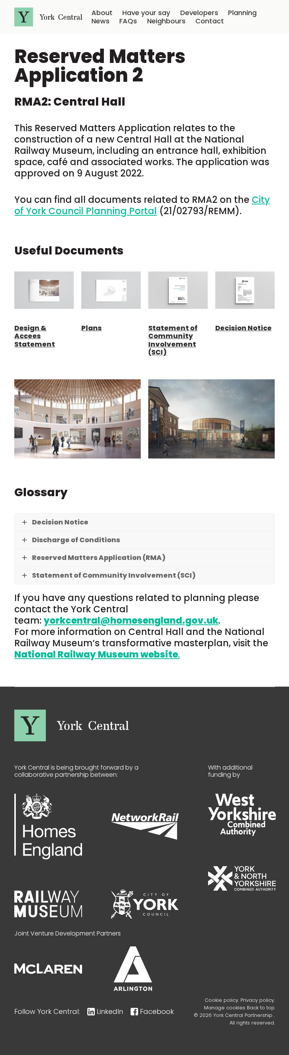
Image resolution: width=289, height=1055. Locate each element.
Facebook (157, 1011)
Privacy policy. (257, 1000)
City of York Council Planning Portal (142, 205)
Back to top (261, 1007)
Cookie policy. (222, 1000)
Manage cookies (224, 1007)
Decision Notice (243, 328)
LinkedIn (110, 1011)
